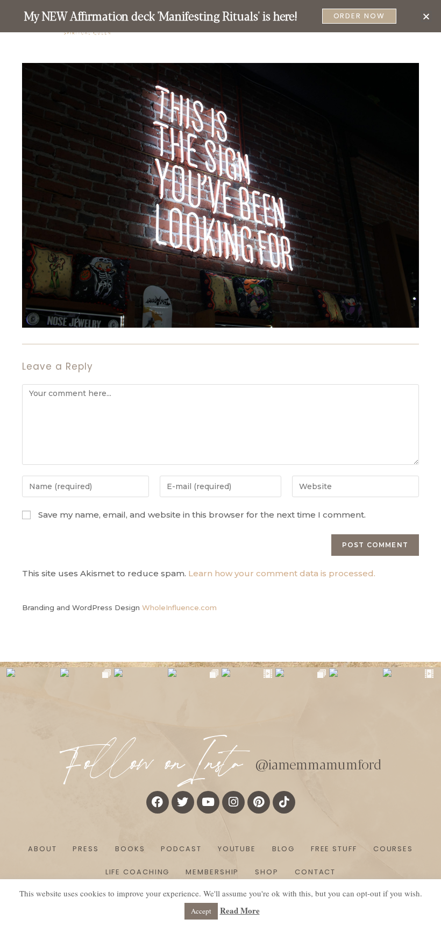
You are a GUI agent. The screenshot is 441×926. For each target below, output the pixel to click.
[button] (426, 16)
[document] (220, 463)
